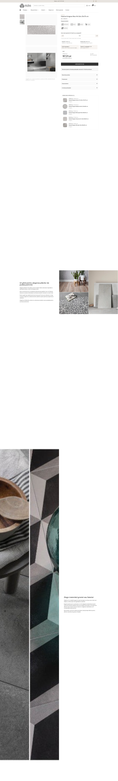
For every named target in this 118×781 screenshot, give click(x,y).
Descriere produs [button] (66, 75)
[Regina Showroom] (26, 5)
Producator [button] (64, 79)
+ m (97, 35)
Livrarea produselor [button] (66, 88)
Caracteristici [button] (65, 83)
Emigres (63, 14)
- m (62, 35)
